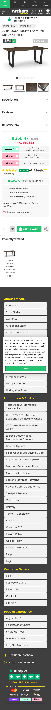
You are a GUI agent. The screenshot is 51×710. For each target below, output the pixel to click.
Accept (25, 368)
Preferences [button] (22, 363)
